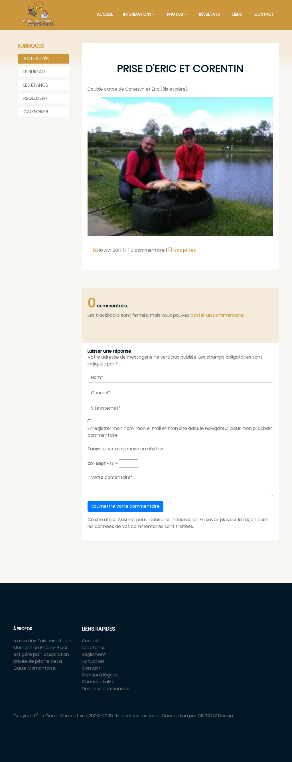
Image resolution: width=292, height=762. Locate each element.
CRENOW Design (215, 715)
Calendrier (35, 111)
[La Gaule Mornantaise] (38, 14)
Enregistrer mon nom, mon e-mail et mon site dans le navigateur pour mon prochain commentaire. (180, 431)
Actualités (36, 58)
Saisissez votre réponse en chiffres (126, 449)
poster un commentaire (216, 315)
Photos (175, 14)
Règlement (35, 98)
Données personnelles (106, 688)
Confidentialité (98, 681)
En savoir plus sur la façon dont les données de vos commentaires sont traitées (178, 523)
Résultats (209, 14)
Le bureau (34, 71)
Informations (137, 14)
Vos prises (185, 250)
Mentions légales (100, 675)
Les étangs (35, 85)
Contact (264, 14)
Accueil (105, 14)
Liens (237, 14)
